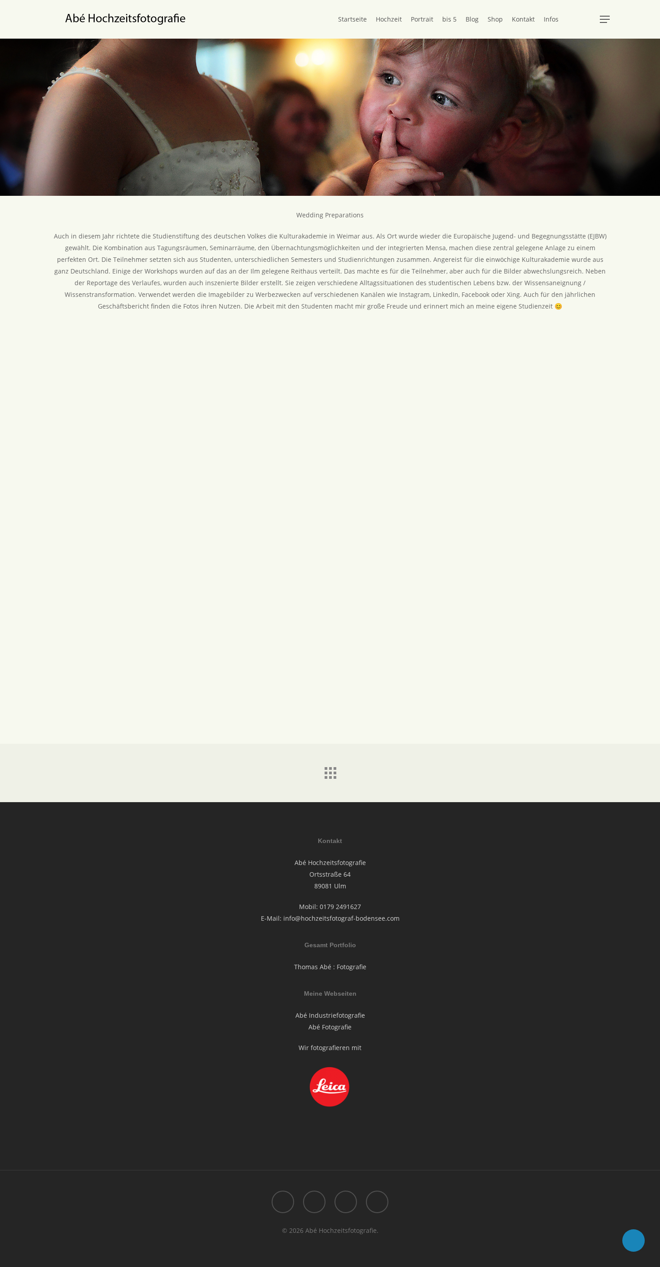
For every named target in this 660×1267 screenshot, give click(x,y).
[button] (605, 19)
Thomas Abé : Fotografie (330, 966)
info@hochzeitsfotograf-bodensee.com (341, 918)
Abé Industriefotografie (330, 1015)
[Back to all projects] (330, 771)
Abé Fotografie (330, 1027)
